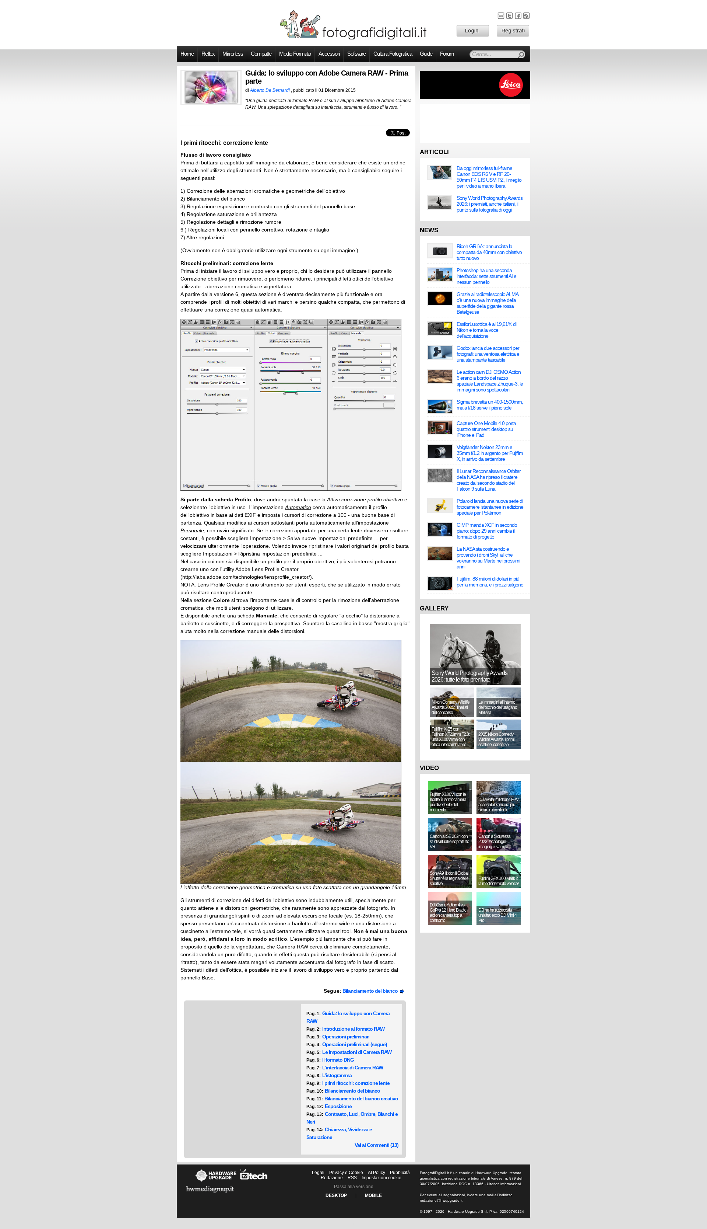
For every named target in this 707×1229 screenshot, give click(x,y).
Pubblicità (400, 1172)
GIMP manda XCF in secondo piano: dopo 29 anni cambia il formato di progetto (487, 531)
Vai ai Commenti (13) (376, 1145)
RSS (352, 1177)
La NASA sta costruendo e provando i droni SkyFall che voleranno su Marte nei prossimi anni (488, 558)
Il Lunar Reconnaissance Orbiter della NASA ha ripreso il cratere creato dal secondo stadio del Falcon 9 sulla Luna (489, 480)
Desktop (336, 1195)
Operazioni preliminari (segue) (354, 1044)
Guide (426, 54)
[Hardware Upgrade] (215, 1181)
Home (187, 54)
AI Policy (376, 1172)
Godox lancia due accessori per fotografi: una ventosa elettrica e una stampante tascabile (488, 354)
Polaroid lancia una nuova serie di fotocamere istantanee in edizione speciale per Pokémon (490, 507)
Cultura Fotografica (392, 54)
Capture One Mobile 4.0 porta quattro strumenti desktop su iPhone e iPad (486, 429)
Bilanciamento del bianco (371, 991)
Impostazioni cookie (381, 1177)
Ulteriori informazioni (504, 1184)
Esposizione (338, 1106)
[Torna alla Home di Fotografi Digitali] (353, 38)
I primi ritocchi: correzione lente (356, 1083)
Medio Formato (295, 54)
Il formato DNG (338, 1060)
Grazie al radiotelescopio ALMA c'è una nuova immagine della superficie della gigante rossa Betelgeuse (487, 303)
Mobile (373, 1195)
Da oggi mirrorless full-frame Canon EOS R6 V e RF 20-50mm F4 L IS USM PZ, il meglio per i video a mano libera (489, 177)
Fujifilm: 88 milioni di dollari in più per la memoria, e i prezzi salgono (490, 582)
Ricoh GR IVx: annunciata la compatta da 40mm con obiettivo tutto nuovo (489, 252)
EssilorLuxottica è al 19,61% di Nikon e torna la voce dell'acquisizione (486, 330)
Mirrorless (232, 54)
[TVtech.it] (254, 1181)
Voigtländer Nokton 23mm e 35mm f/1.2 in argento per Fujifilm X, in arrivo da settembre (490, 453)
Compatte (261, 54)
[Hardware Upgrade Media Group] (210, 1194)
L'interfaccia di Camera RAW (352, 1067)
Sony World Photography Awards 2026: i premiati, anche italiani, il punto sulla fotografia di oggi (490, 204)
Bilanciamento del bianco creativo (361, 1098)
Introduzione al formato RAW (353, 1029)
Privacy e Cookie (346, 1172)
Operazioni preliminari (345, 1037)
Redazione (332, 1177)
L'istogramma (337, 1075)
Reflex (208, 54)
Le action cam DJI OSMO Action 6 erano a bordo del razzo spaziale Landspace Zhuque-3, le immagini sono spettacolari (490, 381)
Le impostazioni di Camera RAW (356, 1052)
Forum (447, 54)
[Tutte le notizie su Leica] (475, 97)
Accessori (329, 54)
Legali (318, 1172)
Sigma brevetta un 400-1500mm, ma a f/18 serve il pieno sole (490, 405)
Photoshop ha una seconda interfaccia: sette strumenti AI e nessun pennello (486, 276)
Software (356, 54)
